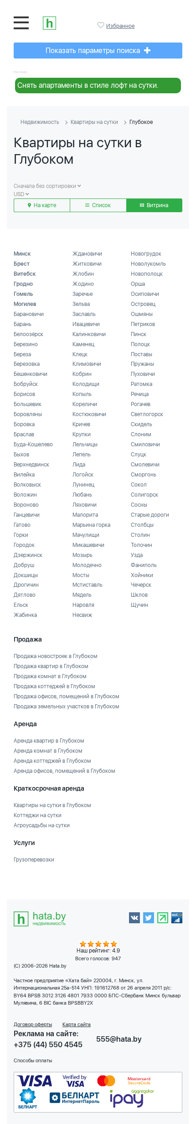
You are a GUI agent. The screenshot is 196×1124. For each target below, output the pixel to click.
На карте (44, 205)
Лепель (81, 454)
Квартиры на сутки (94, 122)
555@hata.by (119, 1039)
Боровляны (28, 414)
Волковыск (27, 485)
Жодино (83, 284)
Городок (24, 545)
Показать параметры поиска (94, 50)
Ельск (21, 605)
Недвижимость (40, 122)
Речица (140, 394)
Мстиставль (87, 585)
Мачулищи (85, 535)
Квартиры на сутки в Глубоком (52, 805)
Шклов (139, 595)
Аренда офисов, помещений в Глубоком (64, 771)
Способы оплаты (33, 1061)
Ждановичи (87, 254)
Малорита (85, 515)
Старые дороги (150, 515)
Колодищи (85, 384)
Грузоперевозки (34, 859)
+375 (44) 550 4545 (48, 1044)
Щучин (139, 605)
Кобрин (82, 374)
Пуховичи (143, 374)
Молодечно (87, 565)
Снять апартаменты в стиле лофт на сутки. (88, 85)
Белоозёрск (28, 334)
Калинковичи (89, 334)
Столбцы (142, 525)
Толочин (141, 545)
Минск (22, 254)
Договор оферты (33, 1025)
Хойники (142, 575)
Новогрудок (146, 254)
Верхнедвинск (31, 464)
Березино (26, 344)
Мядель (82, 595)
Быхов (21, 454)
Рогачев (140, 404)
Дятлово (25, 595)
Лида (78, 464)
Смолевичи (145, 464)
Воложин (25, 495)
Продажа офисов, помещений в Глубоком (66, 696)
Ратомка (141, 384)
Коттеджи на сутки (38, 815)
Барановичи (29, 314)
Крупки (81, 434)
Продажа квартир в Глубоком (51, 666)
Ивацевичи (86, 324)
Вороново (26, 505)
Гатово (22, 525)
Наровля (83, 605)
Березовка (27, 364)
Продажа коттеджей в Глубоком (54, 686)
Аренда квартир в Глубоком (49, 741)
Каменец (83, 344)
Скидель (141, 424)
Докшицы (26, 575)
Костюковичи (89, 414)
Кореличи (84, 404)
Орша (138, 284)
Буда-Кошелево (33, 444)
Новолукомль (148, 264)
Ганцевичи (27, 515)
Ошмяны (142, 314)
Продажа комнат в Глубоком (50, 676)
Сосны (139, 505)
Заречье (82, 294)
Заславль (84, 314)
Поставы (141, 354)
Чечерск (141, 585)
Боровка (24, 424)
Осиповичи (145, 294)
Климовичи (86, 364)
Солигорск (144, 495)
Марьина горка (91, 525)
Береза (22, 354)
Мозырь (82, 555)
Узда (137, 555)
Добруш (24, 565)
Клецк (80, 354)
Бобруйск (26, 384)
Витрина (156, 205)
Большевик (27, 404)
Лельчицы (85, 444)
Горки (21, 535)
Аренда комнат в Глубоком (48, 751)
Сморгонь (143, 474)
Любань (82, 495)
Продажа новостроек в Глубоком (56, 656)
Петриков (143, 324)
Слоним (141, 434)
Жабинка (25, 615)
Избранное (101, 25)
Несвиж (82, 615)
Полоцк (140, 344)
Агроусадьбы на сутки (42, 825)
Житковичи (87, 264)
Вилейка (24, 474)
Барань (22, 324)
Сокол (139, 485)
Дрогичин (26, 585)
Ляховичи (84, 505)
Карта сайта (76, 1025)
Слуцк (138, 454)
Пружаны (142, 364)
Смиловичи (145, 444)
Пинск (138, 334)
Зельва (81, 304)
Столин (140, 535)
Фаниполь (144, 565)
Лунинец (83, 485)
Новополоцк (147, 274)
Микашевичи (88, 545)
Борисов (24, 394)
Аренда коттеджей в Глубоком (52, 761)
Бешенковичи (30, 374)
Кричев (81, 424)
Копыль (82, 394)
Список (101, 205)
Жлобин (83, 274)
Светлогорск (147, 414)
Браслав (24, 434)
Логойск (82, 474)
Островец (143, 304)
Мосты (80, 575)
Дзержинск (28, 555)
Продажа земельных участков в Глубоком (66, 706)
